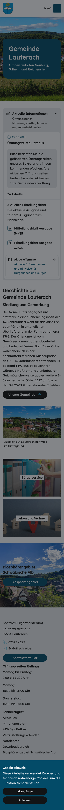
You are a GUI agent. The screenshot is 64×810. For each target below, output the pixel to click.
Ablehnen (25, 800)
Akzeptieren (25, 791)
